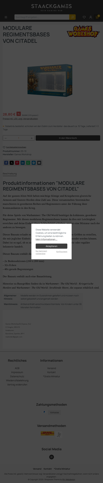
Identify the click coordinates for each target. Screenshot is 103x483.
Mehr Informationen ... (46, 239)
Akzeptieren (51, 246)
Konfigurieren (61, 251)
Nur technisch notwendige (41, 252)
